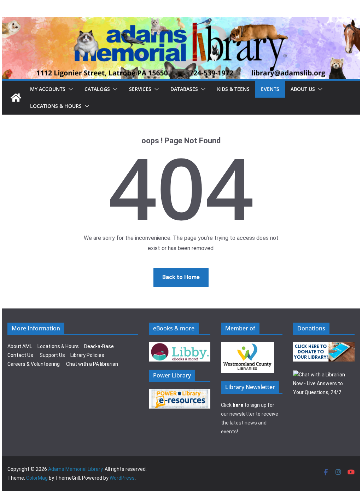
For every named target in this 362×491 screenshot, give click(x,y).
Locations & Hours (58, 346)
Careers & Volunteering (33, 364)
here (238, 405)
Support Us (52, 355)
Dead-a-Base (99, 346)
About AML (19, 346)
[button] (69, 89)
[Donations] (324, 346)
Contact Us (20, 355)
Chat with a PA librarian (92, 364)
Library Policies (87, 355)
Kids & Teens (233, 89)
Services (140, 89)
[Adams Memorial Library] (181, 21)
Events (270, 89)
